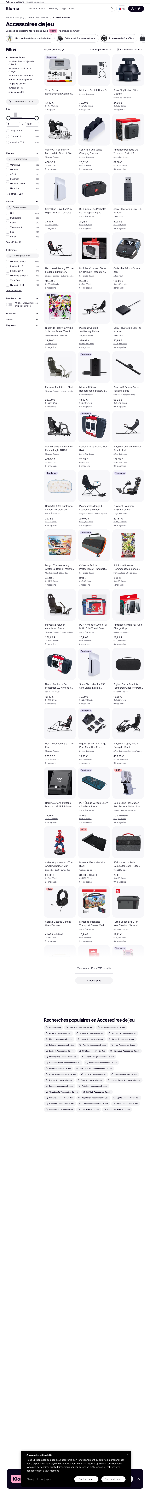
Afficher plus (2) (16, 92)
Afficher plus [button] (94, 980)
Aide (71, 8)
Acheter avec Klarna (15, 2)
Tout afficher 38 (14, 290)
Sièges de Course (16, 83)
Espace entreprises (35, 2)
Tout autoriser (113, 1479)
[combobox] (100, 49)
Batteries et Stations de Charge (19, 70)
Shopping (53, 8)
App (64, 8)
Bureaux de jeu (15, 88)
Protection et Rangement (20, 79)
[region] (76, 1469)
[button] (121, 8)
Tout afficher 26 (13, 242)
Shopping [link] (19, 17)
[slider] (8, 118)
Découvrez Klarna (36, 8)
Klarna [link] (9, 17)
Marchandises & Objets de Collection (21, 63)
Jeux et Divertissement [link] (38, 17)
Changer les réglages (39, 1479)
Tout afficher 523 (14, 194)
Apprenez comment (69, 30)
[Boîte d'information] (62, 49)
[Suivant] (140, 38)
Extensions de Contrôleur (20, 75)
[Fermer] (127, 1454)
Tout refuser (86, 1479)
